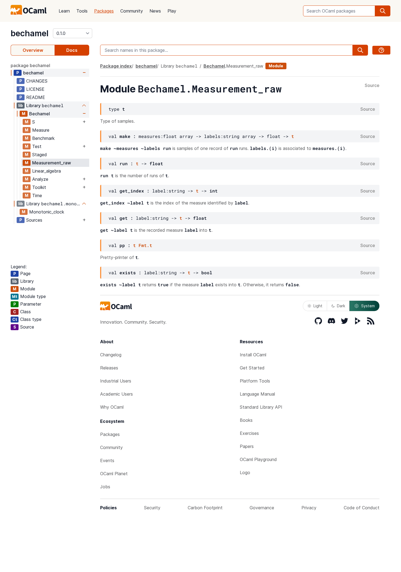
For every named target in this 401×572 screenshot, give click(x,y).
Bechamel (39, 113)
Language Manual (257, 394)
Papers (247, 446)
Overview (33, 50)
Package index (116, 66)
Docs (71, 50)
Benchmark (43, 138)
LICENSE (35, 89)
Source (372, 85)
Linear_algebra (46, 171)
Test (36, 146)
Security (152, 507)
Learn (64, 11)
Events (107, 460)
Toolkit (39, 187)
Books (246, 420)
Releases (109, 368)
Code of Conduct (361, 507)
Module (276, 66)
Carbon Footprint (205, 507)
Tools (82, 11)
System (368, 305)
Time (37, 195)
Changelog (110, 354)
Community (131, 11)
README (35, 97)
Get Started (252, 368)
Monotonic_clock (46, 212)
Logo (245, 472)
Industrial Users (115, 381)
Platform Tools (255, 381)
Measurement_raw (51, 162)
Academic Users (116, 394)
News (155, 11)
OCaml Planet (114, 473)
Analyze (40, 179)
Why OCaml (112, 407)
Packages (104, 11)
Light (317, 305)
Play (171, 11)
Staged (39, 154)
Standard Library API (261, 407)
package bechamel (30, 65)
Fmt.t (145, 245)
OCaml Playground (258, 459)
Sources (34, 220)
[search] (382, 10)
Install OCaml (253, 354)
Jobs (105, 486)
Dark (341, 305)
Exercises (249, 433)
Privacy (308, 507)
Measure (40, 130)
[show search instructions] (381, 50)
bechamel (30, 33)
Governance (262, 507)
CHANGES (36, 81)
